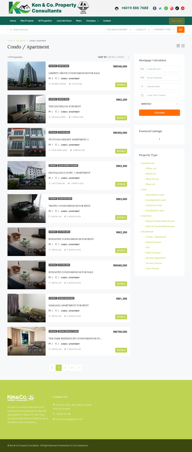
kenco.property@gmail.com (69, 419)
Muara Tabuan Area (66, 298)
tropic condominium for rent (70, 205)
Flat (148, 247)
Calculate (159, 112)
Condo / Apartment (156, 237)
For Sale (52, 66)
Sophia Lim (56, 217)
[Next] (78, 368)
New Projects (27, 21)
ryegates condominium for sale (71, 272)
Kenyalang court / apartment (69, 172)
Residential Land (155, 210)
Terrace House (154, 263)
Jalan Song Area (64, 198)
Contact (107, 21)
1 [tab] (161, 138)
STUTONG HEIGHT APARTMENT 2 (69, 139)
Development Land (156, 200)
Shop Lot (150, 184)
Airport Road (63, 66)
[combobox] (119, 29)
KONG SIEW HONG (59, 150)
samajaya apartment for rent (69, 305)
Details (121, 84)
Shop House (152, 179)
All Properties (45, 21)
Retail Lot (151, 173)
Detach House (153, 242)
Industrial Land (154, 205)
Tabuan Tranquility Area (68, 331)
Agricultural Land (155, 194)
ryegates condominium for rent (71, 239)
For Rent (53, 99)
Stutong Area (63, 132)
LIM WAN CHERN (58, 117)
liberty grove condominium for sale (74, 73)
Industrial (146, 215)
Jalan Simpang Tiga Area (67, 165)
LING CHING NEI (58, 183)
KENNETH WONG (58, 84)
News (79, 21)
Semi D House (153, 252)
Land (144, 189)
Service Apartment (156, 258)
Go (180, 29)
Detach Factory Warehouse (160, 221)
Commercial (147, 163)
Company (91, 21)
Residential (21, 41)
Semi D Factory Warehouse (160, 226)
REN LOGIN (176, 21)
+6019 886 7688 (135, 8)
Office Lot (151, 168)
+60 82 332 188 (63, 414)
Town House (152, 268)
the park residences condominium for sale (78, 338)
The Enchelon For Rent (65, 106)
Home (13, 21)
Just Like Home (64, 21)
